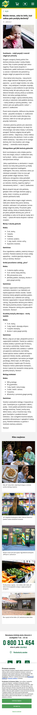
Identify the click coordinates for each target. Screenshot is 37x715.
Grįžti (6, 11)
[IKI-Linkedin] (10, 663)
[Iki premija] (25, 4)
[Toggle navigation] (32, 4)
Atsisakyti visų (17, 706)
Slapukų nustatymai (16, 711)
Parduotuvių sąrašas (20, 652)
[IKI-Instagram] (27, 663)
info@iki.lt (23, 647)
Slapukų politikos (12, 678)
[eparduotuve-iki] (17, 4)
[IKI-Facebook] (18, 663)
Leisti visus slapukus (16, 701)
